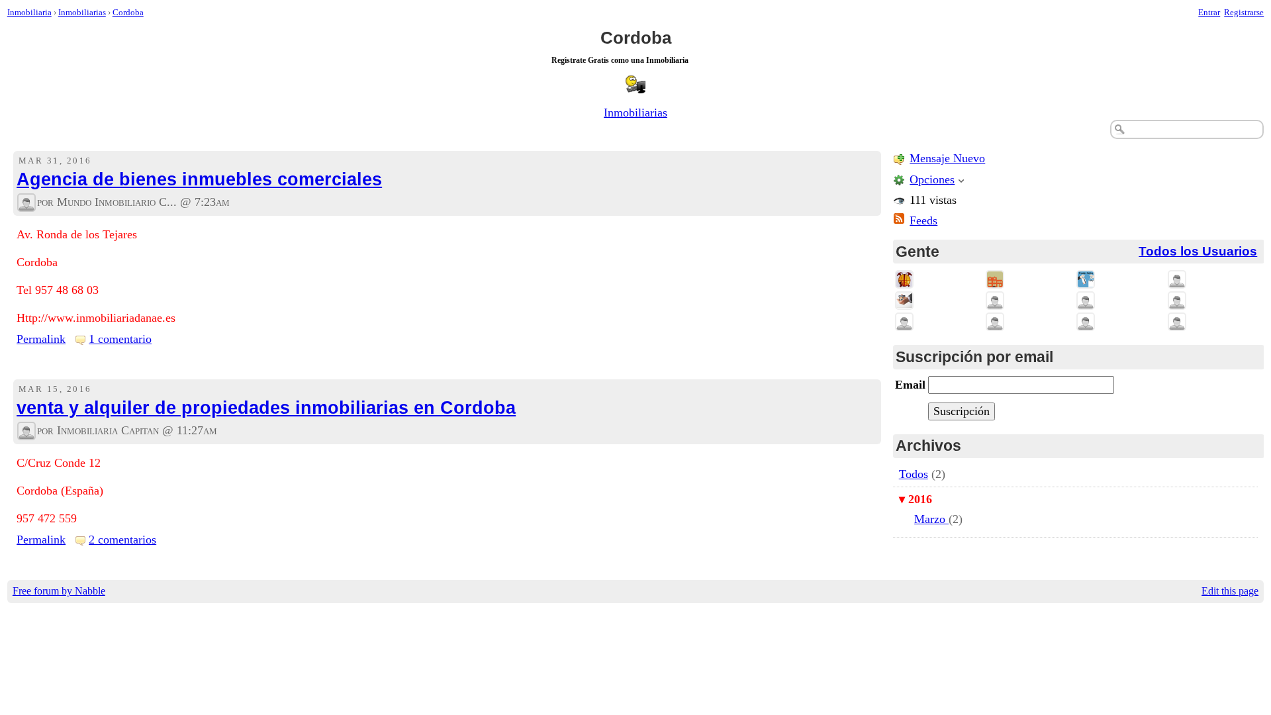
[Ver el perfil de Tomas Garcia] (1085, 300)
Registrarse (1244, 12)
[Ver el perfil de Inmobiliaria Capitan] (26, 431)
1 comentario (120, 339)
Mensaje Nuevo (947, 158)
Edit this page (1229, 591)
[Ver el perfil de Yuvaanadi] (995, 300)
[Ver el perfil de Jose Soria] (1085, 321)
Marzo (931, 519)
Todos (913, 474)
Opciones (932, 179)
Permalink (41, 339)
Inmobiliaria (29, 12)
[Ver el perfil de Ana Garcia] (995, 321)
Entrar (1209, 12)
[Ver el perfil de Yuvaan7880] (1177, 279)
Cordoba (128, 12)
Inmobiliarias (82, 12)
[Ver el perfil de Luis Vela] (904, 321)
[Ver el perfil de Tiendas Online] (1085, 279)
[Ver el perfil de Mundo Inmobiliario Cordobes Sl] (26, 202)
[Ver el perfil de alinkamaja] (1177, 321)
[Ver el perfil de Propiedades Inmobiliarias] (904, 279)
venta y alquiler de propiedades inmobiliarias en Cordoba (266, 408)
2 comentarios (122, 539)
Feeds (923, 220)
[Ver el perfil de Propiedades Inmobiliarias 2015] (904, 300)
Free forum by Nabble (59, 591)
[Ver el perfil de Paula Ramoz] (1177, 300)
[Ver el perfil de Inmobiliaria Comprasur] (995, 279)
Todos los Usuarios (1198, 251)
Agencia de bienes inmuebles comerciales (199, 179)
